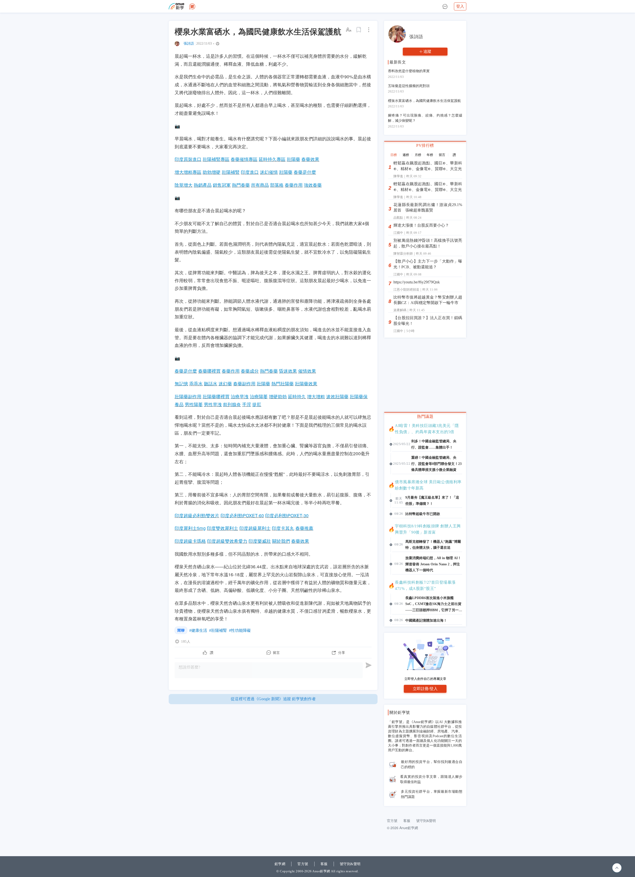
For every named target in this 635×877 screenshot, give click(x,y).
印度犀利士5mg (190, 528)
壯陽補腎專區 (216, 159)
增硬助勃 (278, 396)
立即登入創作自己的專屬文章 (425, 678)
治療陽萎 (259, 396)
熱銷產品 (203, 185)
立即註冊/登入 (425, 689)
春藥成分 (250, 371)
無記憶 (181, 383)
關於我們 (281, 541)
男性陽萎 (194, 404)
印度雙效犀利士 (222, 528)
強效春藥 (313, 185)
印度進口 (250, 172)
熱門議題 (425, 416)
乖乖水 (196, 383)
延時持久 (297, 396)
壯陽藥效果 (306, 383)
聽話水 (210, 383)
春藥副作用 (244, 383)
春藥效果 (310, 159)
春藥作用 (294, 185)
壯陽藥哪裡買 (216, 396)
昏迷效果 (288, 371)
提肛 (256, 404)
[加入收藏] (359, 30)
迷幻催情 (269, 172)
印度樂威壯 (260, 541)
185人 (185, 641)
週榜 (406, 154)
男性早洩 (213, 404)
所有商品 (260, 185)
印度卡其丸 (283, 528)
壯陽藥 (293, 159)
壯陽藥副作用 (188, 396)
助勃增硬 (212, 172)
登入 (460, 6)
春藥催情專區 (244, 159)
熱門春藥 (241, 185)
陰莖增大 (183, 185)
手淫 (246, 404)
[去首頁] (192, 6)
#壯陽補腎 (218, 630)
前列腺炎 (232, 404)
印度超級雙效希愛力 (227, 541)
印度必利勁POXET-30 (287, 515)
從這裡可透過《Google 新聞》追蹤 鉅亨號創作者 (273, 699)
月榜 (418, 154)
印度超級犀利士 (255, 528)
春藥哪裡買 (209, 371)
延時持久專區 (272, 159)
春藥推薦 (304, 528)
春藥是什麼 (305, 172)
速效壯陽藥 (337, 396)
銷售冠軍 (222, 185)
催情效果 (307, 371)
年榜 (430, 154)
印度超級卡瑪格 (190, 541)
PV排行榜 (425, 145)
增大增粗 (316, 396)
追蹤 (427, 51)
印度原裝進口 (188, 159)
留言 (442, 154)
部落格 (277, 185)
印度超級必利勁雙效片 (197, 515)
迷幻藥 (225, 383)
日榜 (393, 154)
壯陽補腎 (231, 172)
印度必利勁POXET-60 (242, 515)
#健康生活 (198, 630)
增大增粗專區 (188, 172)
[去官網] (176, 6)
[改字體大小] (349, 30)
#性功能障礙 (240, 630)
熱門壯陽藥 (282, 383)
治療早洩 (240, 396)
